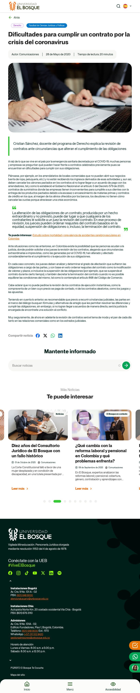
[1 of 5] (44, 501)
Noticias (60, 414)
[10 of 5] (95, 501)
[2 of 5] (49, 501)
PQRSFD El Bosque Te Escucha (27, 667)
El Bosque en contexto (117, 414)
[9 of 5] (90, 501)
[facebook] (10, 573)
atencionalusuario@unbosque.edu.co (29, 598)
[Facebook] (38, 336)
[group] (42, 451)
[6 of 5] (75, 501)
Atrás (17, 17)
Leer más (18, 488)
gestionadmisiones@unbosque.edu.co (30, 637)
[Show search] (118, 6)
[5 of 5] (70, 501)
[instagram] (18, 573)
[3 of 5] (57, 501)
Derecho (17, 25)
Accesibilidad (113, 689)
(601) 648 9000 (25, 595)
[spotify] (59, 573)
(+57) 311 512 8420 (33, 634)
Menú (70, 689)
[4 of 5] (65, 501)
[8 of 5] (85, 501)
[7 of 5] (80, 501)
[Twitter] (45, 336)
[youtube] (35, 573)
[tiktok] (27, 573)
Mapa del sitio (18, 674)
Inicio (27, 689)
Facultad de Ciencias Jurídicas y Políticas (47, 25)
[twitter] (43, 573)
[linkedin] (51, 573)
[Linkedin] (60, 336)
